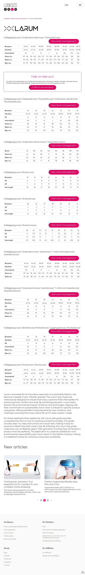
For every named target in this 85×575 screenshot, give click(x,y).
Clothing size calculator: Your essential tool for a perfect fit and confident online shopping (21, 484)
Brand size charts (10, 539)
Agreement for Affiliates (50, 556)
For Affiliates (46, 553)
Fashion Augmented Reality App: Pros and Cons (61, 483)
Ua (66, 5)
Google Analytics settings (51, 541)
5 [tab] (51, 500)
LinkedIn (7, 556)
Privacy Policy (8, 533)
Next (78, 472)
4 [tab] (48, 500)
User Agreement (9, 530)
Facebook (7, 559)
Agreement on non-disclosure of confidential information (53, 537)
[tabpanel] (24, 475)
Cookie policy (8, 536)
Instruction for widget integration (54, 530)
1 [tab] (38, 500)
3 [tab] (44, 500)
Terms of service (48, 533)
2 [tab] (41, 500)
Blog (5, 553)
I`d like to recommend (42, 87)
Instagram (7, 562)
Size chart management (63, 41)
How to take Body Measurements (15, 526)
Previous (7, 472)
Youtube (7, 565)
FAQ (43, 526)
